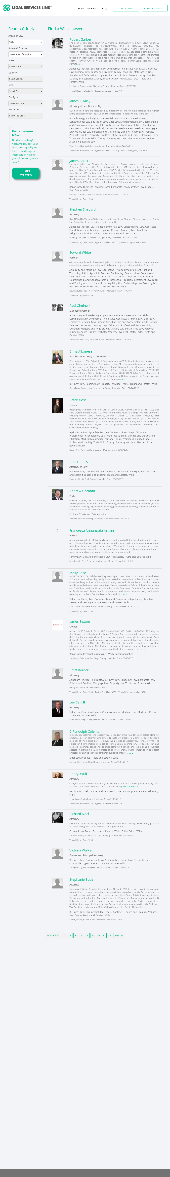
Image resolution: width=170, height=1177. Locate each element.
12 (109, 934)
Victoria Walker (81, 849)
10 (98, 934)
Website (127, 785)
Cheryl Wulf (78, 773)
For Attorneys (153, 8)
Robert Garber (80, 39)
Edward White (80, 252)
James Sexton (79, 621)
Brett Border (78, 669)
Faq (104, 8)
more (81, 63)
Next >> (119, 934)
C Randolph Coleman (85, 730)
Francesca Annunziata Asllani (91, 530)
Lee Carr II (77, 701)
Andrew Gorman (82, 490)
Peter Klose (78, 399)
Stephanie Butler (82, 878)
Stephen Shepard (82, 209)
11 (104, 934)
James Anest (78, 160)
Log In (119, 8)
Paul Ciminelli (79, 305)
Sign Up (129, 8)
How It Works (87, 8)
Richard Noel (79, 812)
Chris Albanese (80, 351)
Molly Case (77, 572)
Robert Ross (78, 461)
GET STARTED (26, 173)
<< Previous (53, 934)
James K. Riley (79, 101)
